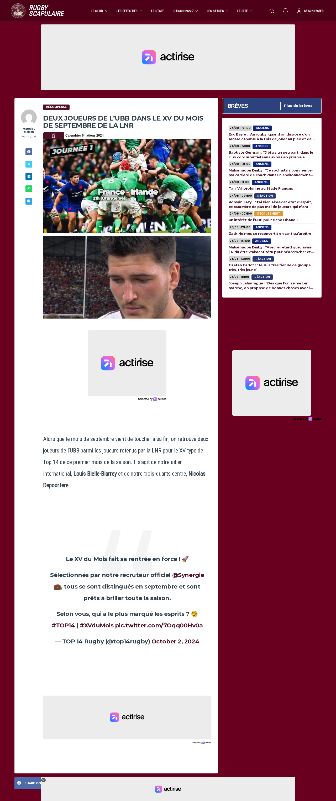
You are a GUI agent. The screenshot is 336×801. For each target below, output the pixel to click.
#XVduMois (96, 625)
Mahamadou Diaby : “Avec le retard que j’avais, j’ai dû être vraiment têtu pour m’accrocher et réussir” (271, 249)
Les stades (215, 11)
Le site (242, 11)
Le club (97, 11)
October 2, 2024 (175, 641)
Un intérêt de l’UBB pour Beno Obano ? (263, 220)
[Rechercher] (272, 11)
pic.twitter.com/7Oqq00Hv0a (159, 625)
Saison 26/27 (183, 11)
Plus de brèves (298, 105)
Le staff (157, 11)
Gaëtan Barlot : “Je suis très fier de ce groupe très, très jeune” (270, 267)
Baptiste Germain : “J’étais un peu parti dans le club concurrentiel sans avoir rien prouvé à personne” (271, 154)
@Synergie (188, 575)
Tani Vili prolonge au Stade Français (261, 188)
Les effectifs (127, 11)
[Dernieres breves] (285, 11)
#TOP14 (63, 625)
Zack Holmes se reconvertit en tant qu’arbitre (270, 233)
